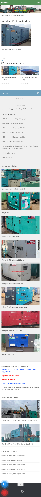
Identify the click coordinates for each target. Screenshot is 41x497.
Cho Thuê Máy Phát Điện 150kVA (14, 474)
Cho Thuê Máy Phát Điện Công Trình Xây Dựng (19, 420)
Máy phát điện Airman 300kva (12, 260)
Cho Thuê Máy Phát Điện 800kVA (14, 464)
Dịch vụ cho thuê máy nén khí (13, 132)
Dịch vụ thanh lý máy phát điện (13, 141)
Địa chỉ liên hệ (7, 157)
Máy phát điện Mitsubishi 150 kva (13, 284)
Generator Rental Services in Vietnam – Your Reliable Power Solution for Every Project (19, 147)
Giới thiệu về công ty (10, 153)
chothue (5, 2)
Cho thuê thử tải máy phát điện (13, 123)
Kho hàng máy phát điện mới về (13, 189)
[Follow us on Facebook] (38, 93)
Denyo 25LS (6, 213)
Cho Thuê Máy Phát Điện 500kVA (14, 460)
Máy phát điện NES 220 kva (11, 331)
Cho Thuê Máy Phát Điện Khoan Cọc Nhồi (17, 444)
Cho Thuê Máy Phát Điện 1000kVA (14, 455)
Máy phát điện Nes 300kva (11, 236)
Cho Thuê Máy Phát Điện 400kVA (14, 469)
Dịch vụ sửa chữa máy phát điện (14, 137)
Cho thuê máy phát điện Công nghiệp (15, 119)
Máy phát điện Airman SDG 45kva (14, 307)
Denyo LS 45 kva (7, 354)
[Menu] (38, 2)
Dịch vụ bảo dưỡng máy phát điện (14, 128)
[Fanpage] (35, 93)
